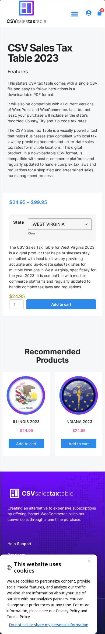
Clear (31, 233)
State (18, 222)
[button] (74, 13)
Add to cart (61, 304)
